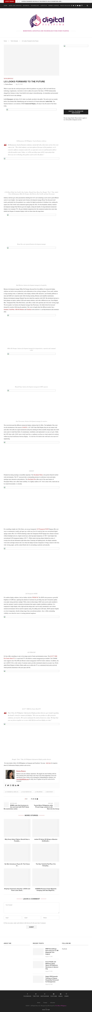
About (38, 1002)
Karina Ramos (9, 84)
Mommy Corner (54, 5)
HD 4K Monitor (20, 309)
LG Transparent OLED (43, 529)
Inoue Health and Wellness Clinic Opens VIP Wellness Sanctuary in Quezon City (51, 965)
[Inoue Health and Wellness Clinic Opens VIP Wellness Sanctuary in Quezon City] (38, 964)
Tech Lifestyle (14, 41)
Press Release (65, 5)
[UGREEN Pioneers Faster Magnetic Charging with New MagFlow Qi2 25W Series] (45, 877)
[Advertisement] (76, 90)
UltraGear (29, 309)
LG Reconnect (49, 791)
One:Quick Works (38, 475)
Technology (35, 5)
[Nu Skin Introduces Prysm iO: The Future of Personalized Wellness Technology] (17, 853)
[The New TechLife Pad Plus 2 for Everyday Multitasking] (45, 853)
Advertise (52, 1002)
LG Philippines (38, 791)
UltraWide (11, 309)
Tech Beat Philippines (60, 1005)
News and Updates (15, 5)
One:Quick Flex (32, 479)
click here (48, 763)
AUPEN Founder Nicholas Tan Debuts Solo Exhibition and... (42, 1)
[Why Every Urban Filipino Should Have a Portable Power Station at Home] (17, 828)
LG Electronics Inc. (26, 791)
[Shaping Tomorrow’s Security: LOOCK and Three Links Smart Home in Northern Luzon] (17, 877)
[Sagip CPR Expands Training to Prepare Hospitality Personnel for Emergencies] (38, 979)
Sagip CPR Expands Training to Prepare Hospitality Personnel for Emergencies (52, 979)
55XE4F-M (35, 597)
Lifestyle (44, 5)
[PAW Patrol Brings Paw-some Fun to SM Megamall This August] (38, 951)
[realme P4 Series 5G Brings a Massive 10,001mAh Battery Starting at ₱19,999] (45, 828)
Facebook (64, 949)
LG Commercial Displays (11, 791)
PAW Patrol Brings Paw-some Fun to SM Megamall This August (51, 951)
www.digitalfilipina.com (22, 779)
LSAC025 (24, 427)
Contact (45, 1002)
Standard (6, 309)
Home (5, 5)
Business (26, 5)
